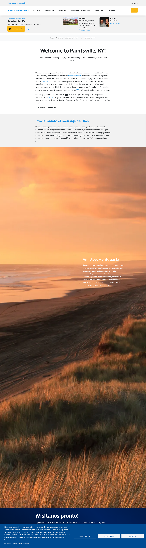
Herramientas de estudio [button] (79, 10)
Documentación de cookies (21, 543)
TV (77, 90)
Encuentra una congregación (17, 3)
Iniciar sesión (134, 3)
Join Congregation (17, 29)
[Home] (19, 10)
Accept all (132, 536)
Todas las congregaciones (17, 18)
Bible (51, 97)
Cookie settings (84, 536)
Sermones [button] (47, 10)
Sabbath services (75, 75)
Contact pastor (115, 23)
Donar (134, 10)
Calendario (69, 38)
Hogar (52, 38)
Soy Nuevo (35, 10)
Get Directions (85, 30)
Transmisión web (90, 38)
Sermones (78, 38)
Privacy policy (7, 543)
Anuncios (59, 38)
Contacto (112, 10)
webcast (46, 81)
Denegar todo (109, 536)
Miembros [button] (99, 10)
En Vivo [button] (61, 10)
